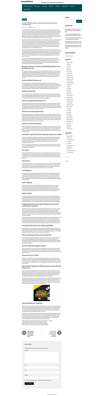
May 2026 (69, 68)
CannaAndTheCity (27, 2)
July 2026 (69, 64)
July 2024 (69, 108)
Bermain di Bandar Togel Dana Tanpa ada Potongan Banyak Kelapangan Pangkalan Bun (52, 334)
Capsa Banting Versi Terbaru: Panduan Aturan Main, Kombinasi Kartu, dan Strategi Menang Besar (73, 30)
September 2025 (70, 82)
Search (67, 17)
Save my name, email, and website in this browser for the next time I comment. (38, 380)
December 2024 (70, 99)
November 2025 (70, 79)
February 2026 (70, 73)
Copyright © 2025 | (50, 394)
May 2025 (69, 90)
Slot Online (72, 6)
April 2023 (69, 126)
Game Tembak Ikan (70, 139)
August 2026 (69, 62)
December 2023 (70, 121)
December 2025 (70, 77)
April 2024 (69, 114)
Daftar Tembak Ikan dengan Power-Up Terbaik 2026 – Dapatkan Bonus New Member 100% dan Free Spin (73, 47)
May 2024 (69, 112)
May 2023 (69, 125)
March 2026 (69, 71)
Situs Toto (67, 156)
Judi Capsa (51, 6)
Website (26, 375)
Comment (26, 350)
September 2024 (70, 104)
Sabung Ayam (64, 6)
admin (25, 27)
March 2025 (69, 93)
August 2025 (69, 84)
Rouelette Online (27, 9)
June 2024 (69, 110)
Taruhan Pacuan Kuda (28, 6)
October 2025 (70, 81)
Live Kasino (58, 6)
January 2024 (69, 119)
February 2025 (70, 95)
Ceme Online (44, 6)
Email (26, 370)
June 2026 (69, 66)
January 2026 (69, 75)
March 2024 (69, 115)
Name (26, 365)
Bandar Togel (37, 6)
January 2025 (69, 97)
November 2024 (70, 101)
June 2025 (69, 88)
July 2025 (69, 86)
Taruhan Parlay (70, 152)
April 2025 (69, 92)
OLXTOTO (55, 394)
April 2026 (69, 69)
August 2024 (69, 106)
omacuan (66, 161)
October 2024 (70, 103)
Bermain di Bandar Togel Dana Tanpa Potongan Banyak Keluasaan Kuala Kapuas (30, 334)
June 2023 (69, 123)
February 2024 (70, 117)
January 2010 (69, 128)
